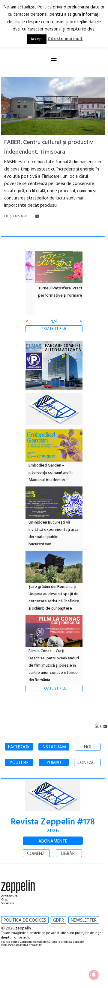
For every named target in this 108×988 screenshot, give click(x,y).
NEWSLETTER (84, 920)
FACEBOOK (19, 747)
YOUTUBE (19, 762)
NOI (87, 747)
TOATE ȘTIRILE (54, 329)
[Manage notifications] (94, 975)
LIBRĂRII (68, 853)
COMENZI (36, 853)
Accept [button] (37, 39)
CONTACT (87, 762)
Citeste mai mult (65, 39)
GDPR (58, 920)
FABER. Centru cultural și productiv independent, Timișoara (48, 147)
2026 (53, 831)
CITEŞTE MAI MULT (16, 216)
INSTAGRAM (54, 747)
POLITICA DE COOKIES (25, 920)
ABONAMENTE (52, 841)
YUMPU (53, 762)
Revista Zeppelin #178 (53, 822)
